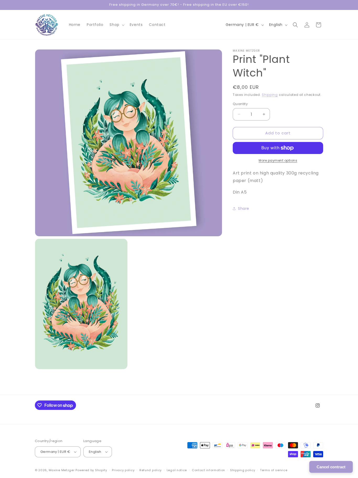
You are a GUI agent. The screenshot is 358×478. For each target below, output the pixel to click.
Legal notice (177, 470)
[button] (116, 24)
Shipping (270, 94)
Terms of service (273, 470)
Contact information (208, 470)
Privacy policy (123, 470)
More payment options (278, 160)
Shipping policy (242, 470)
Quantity (240, 103)
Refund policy (150, 470)
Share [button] (243, 208)
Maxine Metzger (62, 470)
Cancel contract (331, 467)
